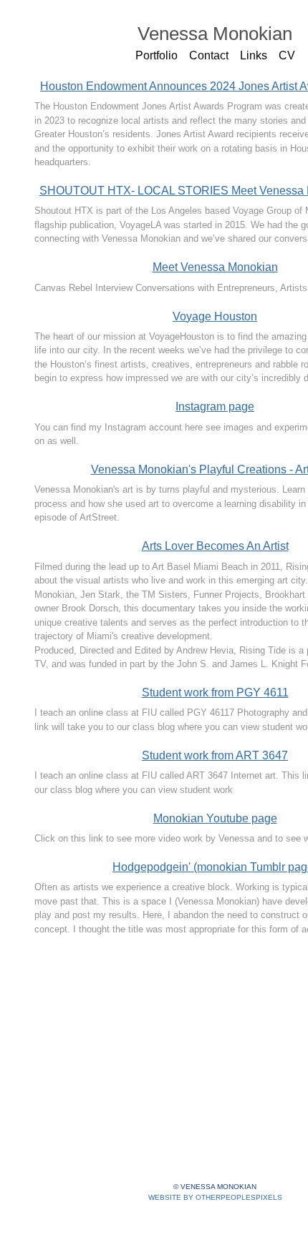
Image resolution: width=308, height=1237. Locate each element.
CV (287, 55)
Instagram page (214, 406)
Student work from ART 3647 (215, 755)
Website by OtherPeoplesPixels (215, 1197)
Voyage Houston (215, 316)
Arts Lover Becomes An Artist (215, 546)
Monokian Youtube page (215, 818)
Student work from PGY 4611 (215, 692)
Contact (208, 55)
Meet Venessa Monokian (215, 267)
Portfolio (156, 55)
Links (253, 55)
